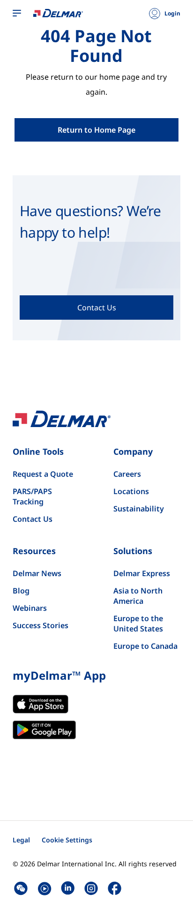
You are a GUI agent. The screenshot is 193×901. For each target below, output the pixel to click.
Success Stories (40, 625)
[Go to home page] (58, 12)
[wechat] (21, 888)
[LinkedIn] (67, 888)
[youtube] (44, 888)
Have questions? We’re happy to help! (90, 221)
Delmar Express (141, 573)
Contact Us (32, 519)
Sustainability (138, 508)
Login (172, 13)
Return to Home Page (96, 130)
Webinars (30, 608)
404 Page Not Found (96, 46)
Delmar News (37, 573)
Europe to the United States (138, 623)
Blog (21, 591)
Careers (127, 474)
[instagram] (91, 888)
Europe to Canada (145, 646)
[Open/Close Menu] (17, 13)
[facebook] (114, 888)
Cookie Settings (67, 839)
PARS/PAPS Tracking (32, 496)
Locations (131, 491)
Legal (21, 839)
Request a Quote (43, 474)
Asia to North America (138, 596)
